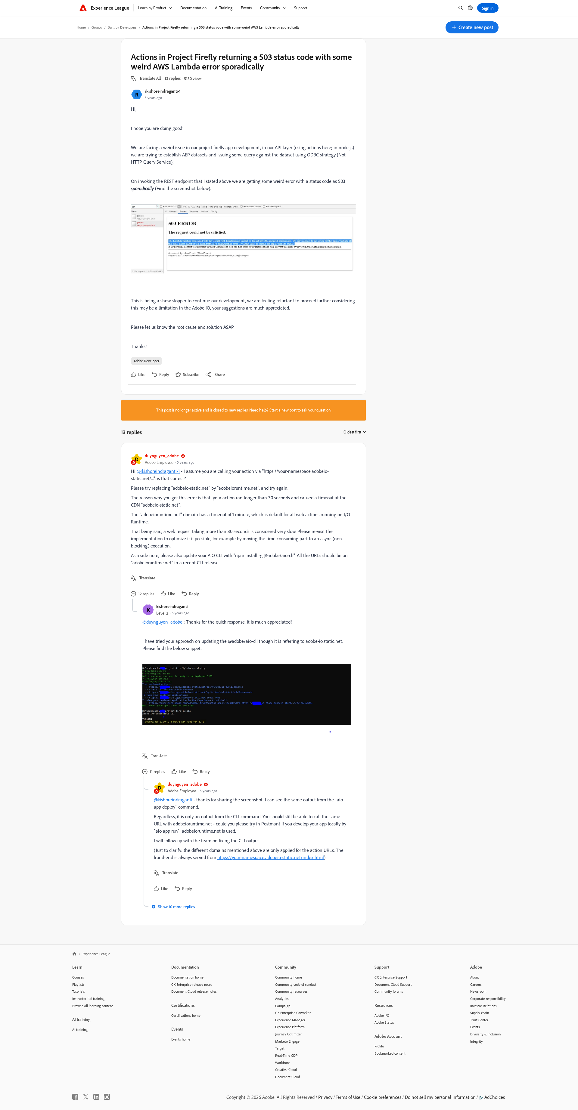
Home (81, 27)
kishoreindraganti (172, 606)
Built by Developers (122, 27)
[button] (472, 27)
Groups (97, 27)
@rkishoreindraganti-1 (158, 471)
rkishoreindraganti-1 (163, 91)
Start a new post (283, 410)
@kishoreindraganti (173, 800)
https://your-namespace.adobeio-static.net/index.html (270, 857)
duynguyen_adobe (162, 455)
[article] (242, 526)
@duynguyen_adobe (162, 622)
